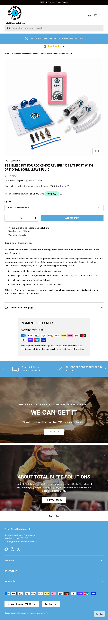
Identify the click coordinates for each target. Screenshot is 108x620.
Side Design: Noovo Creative (37, 613)
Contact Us (54, 431)
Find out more (54, 500)
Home (6, 53)
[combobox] (54, 28)
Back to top (54, 516)
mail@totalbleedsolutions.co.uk (22, 541)
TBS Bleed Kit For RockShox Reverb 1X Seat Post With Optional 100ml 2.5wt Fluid (42, 53)
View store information (17, 235)
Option (7, 201)
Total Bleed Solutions (18, 613)
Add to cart (72, 218)
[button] (54, 46)
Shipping (19, 180)
